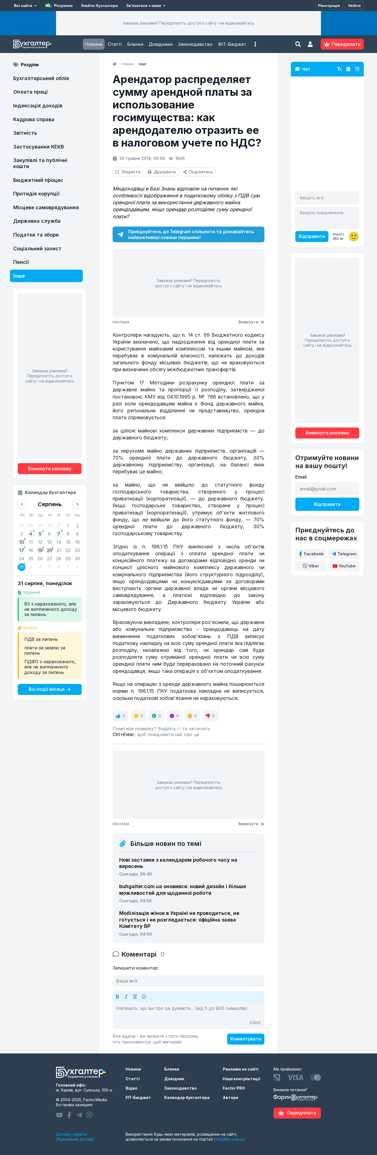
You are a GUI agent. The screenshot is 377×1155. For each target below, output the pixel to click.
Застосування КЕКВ (38, 147)
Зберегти (130, 171)
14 (58, 542)
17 (21, 550)
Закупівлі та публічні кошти (40, 163)
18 (30, 550)
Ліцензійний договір (75, 1139)
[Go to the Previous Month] (22, 504)
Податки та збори (36, 235)
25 (30, 558)
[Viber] (89, 1115)
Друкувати (165, 171)
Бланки (135, 44)
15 (68, 542)
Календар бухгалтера (186, 1097)
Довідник (174, 1078)
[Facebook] (69, 1115)
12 (40, 542)
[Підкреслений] (135, 996)
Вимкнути (248, 322)
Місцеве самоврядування (46, 207)
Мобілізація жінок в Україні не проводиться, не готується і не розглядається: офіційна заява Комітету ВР (179, 919)
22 (68, 550)
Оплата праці (30, 92)
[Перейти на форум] (348, 69)
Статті (115, 44)
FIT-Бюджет (138, 1097)
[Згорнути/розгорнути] (357, 69)
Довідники (160, 44)
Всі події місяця (47, 689)
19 (40, 550)
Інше (19, 276)
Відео (131, 1088)
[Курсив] (126, 996)
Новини (93, 44)
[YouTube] (59, 1115)
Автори (230, 1097)
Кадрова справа (33, 119)
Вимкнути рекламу (49, 468)
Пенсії (21, 262)
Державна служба (37, 221)
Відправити (312, 236)
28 (58, 558)
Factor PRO (234, 1088)
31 (21, 567)
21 (59, 550)
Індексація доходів (37, 105)
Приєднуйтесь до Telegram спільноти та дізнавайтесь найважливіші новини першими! (191, 234)
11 (31, 542)
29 (68, 558)
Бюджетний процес (38, 180)
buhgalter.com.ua (229, 1139)
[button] (255, 44)
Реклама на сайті (241, 1069)
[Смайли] (143, 996)
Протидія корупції (36, 194)
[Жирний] (117, 996)
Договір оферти (71, 1134)
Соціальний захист (37, 248)
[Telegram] (79, 1115)
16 (77, 542)
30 (77, 558)
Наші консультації (241, 1078)
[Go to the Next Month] (77, 504)
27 (49, 558)
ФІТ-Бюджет (232, 44)
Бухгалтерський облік (41, 78)
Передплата (301, 1113)
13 (49, 542)
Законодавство (195, 44)
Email (301, 477)
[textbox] (188, 1015)
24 (21, 558)
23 (77, 550)
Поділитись (201, 171)
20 (49, 550)
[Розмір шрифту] (339, 69)
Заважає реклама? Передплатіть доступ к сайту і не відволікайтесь (188, 23)
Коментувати (245, 1039)
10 (21, 542)
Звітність (25, 133)
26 (40, 558)
